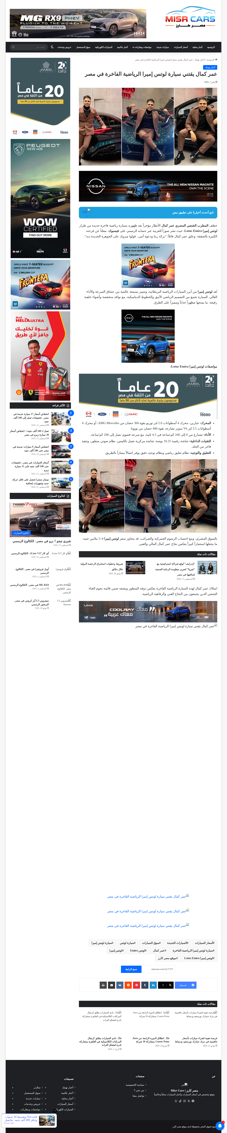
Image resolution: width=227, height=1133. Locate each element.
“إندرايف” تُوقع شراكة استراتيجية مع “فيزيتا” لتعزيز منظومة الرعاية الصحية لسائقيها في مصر (175, 569)
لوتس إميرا (115, 950)
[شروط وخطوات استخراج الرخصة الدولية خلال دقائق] (135, 567)
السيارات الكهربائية (103, 47)
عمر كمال (159, 950)
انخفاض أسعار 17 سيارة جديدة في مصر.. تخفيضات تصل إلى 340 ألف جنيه (31, 418)
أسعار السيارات (181, 47)
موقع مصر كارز (167, 958)
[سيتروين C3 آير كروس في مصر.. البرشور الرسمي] (61, 605)
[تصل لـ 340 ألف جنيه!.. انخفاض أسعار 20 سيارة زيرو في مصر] (61, 435)
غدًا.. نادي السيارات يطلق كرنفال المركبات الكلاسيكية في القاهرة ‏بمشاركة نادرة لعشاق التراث (100, 1041)
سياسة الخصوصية (135, 1085)
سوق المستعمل (83, 47)
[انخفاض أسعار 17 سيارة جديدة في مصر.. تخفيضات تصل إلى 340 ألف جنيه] (61, 418)
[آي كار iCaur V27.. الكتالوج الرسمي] (61, 558)
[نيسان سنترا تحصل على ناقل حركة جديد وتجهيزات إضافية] (61, 484)
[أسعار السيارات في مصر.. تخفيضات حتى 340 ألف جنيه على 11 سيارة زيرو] (61, 467)
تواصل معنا (138, 1096)
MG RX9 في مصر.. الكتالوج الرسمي (29, 585)
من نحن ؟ (139, 1090)
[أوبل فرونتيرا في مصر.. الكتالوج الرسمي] (61, 574)
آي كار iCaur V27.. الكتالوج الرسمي (30, 553)
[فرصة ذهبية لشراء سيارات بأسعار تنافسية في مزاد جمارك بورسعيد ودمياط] (196, 1023)
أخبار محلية (197, 47)
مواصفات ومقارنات (143, 47)
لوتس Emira (137, 950)
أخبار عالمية (122, 47)
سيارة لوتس (127, 942)
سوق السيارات (150, 942)
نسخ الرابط (131, 969)
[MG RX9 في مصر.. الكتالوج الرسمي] (61, 589)
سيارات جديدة (163, 47)
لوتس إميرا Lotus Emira (198, 958)
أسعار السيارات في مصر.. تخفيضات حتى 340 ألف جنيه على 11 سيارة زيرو (30, 466)
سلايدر (37, 1087)
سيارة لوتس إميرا (102, 942)
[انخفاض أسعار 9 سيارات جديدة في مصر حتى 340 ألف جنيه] (61, 451)
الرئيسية (211, 47)
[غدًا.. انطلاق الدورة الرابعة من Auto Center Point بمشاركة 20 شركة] (148, 1023)
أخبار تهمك (199, 59)
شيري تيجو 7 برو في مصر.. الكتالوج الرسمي (42, 541)
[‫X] (189, 1101)
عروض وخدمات (64, 47)
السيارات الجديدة (177, 942)
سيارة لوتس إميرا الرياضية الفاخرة (193, 950)
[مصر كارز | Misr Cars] (190, 16)
